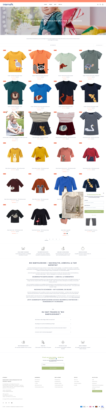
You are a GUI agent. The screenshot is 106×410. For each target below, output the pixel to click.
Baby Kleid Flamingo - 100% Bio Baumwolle (40, 230)
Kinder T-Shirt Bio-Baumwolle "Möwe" (15, 75)
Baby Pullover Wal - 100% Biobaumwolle (15, 230)
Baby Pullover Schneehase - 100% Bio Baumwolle (15, 168)
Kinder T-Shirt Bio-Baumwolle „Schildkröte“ (91, 75)
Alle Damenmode (38, 385)
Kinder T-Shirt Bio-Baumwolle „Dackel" (65, 75)
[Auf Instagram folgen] (6, 402)
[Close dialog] (103, 193)
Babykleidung (57, 379)
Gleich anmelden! (53, 368)
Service (60, 4)
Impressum (94, 383)
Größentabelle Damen (39, 387)
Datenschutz (94, 381)
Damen (45, 4)
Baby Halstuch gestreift (65, 230)
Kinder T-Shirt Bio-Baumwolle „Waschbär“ (40, 75)
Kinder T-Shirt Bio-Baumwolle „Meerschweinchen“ (40, 106)
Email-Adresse (87, 205)
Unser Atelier (76, 381)
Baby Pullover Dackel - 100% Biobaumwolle (40, 168)
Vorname (86, 200)
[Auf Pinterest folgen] (8, 402)
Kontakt (75, 385)
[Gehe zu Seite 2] (59, 239)
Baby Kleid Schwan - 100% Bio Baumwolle (91, 137)
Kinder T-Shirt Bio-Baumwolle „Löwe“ (15, 106)
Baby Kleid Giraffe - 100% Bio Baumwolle (40, 137)
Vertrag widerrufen (97, 391)
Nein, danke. (94, 215)
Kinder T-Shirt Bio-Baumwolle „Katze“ (66, 106)
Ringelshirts (37, 381)
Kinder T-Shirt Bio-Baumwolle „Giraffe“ (91, 106)
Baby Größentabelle (76, 297)
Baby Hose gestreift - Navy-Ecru (91, 230)
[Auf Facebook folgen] (3, 402)
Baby (55, 4)
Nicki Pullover (37, 379)
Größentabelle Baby (59, 387)
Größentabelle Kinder (59, 385)
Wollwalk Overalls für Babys (50, 295)
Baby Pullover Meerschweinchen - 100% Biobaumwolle (15, 199)
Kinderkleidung (57, 381)
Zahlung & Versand (96, 387)
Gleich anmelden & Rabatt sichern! (94, 211)
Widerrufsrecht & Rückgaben (97, 385)
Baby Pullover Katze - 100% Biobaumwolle (91, 168)
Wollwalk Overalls (58, 383)
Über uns (76, 379)
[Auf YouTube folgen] (11, 402)
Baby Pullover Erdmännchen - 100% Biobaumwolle (65, 168)
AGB (93, 379)
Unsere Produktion (77, 383)
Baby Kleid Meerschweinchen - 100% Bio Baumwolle (66, 137)
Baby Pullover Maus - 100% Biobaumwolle (40, 199)
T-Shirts (36, 383)
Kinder (50, 4)
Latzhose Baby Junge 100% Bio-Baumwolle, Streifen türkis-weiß (15, 137)
